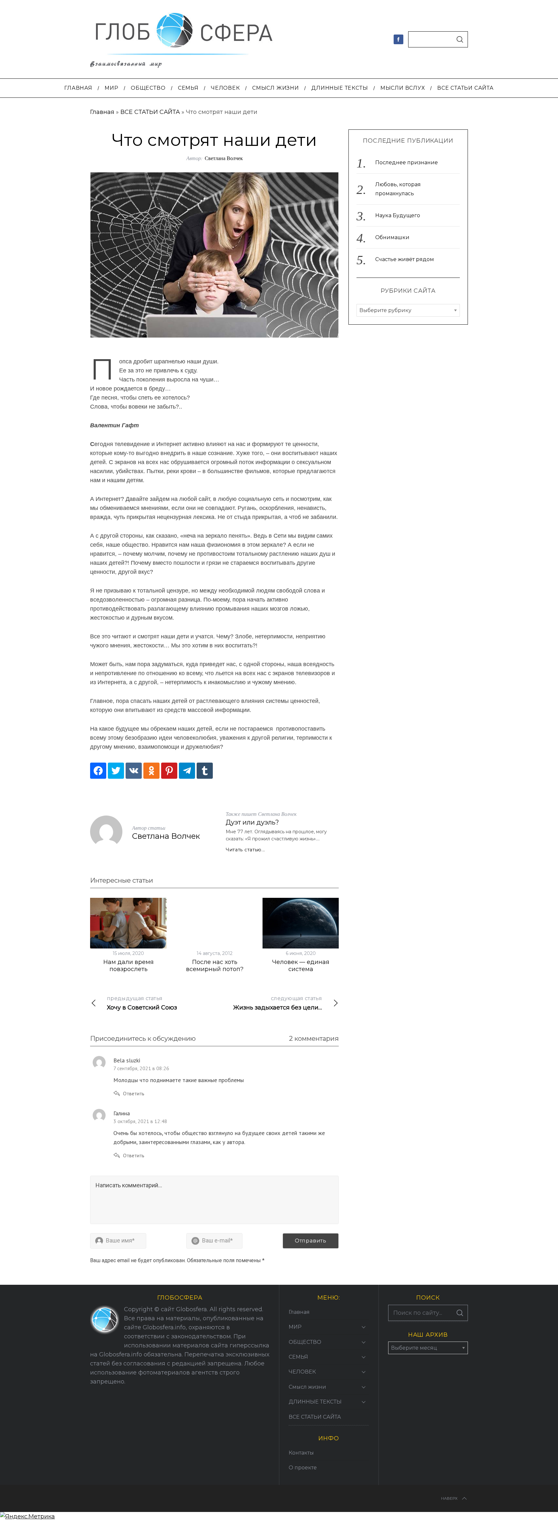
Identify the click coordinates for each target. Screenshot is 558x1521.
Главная (102, 112)
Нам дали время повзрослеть (128, 965)
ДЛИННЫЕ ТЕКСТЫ (315, 1402)
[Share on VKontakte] (134, 771)
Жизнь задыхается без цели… (277, 1003)
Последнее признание (406, 162)
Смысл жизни (307, 1387)
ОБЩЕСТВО (305, 1342)
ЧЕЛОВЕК (302, 1372)
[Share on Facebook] (98, 771)
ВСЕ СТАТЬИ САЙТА (150, 112)
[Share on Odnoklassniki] (151, 771)
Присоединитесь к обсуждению (143, 1038)
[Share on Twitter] (116, 771)
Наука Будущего (397, 215)
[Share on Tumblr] (205, 771)
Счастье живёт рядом (404, 259)
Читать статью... (245, 849)
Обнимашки (392, 237)
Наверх (449, 1498)
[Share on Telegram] (187, 771)
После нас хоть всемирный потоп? (214, 965)
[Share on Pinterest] (169, 771)
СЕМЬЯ (298, 1357)
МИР (295, 1327)
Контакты (301, 1453)
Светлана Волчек (224, 158)
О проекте (303, 1468)
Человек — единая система (300, 965)
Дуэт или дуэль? (252, 822)
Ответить (133, 1093)
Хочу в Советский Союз (142, 1003)
